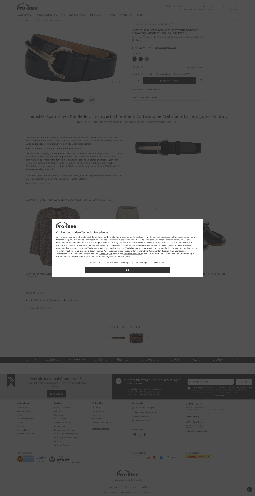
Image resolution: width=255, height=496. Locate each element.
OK (127, 270)
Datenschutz (159, 262)
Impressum (95, 262)
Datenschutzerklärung (133, 253)
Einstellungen (105, 253)
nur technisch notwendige (117, 262)
